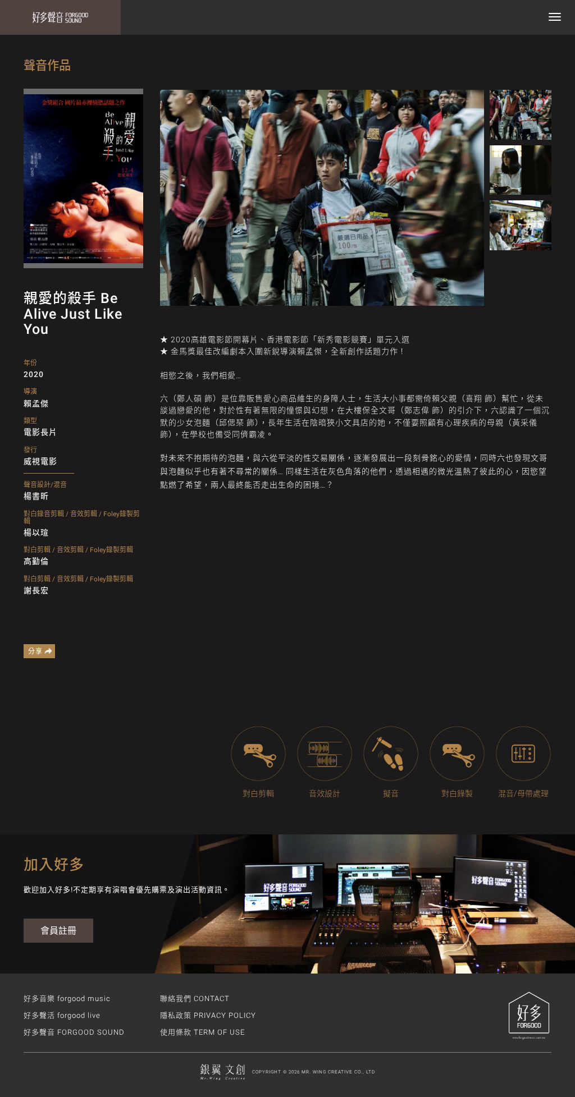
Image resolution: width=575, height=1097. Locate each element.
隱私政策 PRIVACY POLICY (208, 1015)
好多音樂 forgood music (67, 998)
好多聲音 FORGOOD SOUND (74, 1032)
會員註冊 (58, 930)
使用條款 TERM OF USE (202, 1032)
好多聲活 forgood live (62, 1015)
